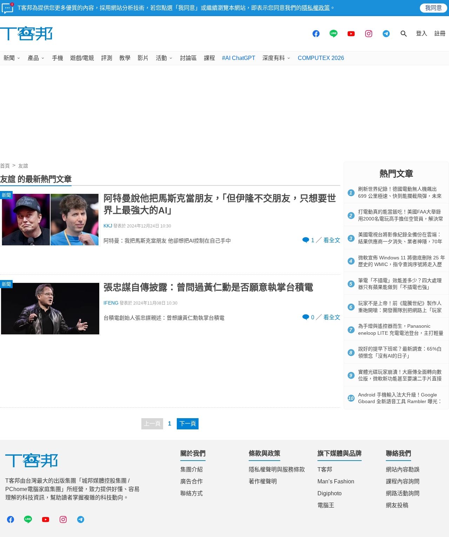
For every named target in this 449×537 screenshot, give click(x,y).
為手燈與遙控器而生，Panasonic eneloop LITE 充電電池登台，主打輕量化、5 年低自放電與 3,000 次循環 (400, 332)
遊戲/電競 (82, 58)
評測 (106, 58)
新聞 (9, 58)
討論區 (188, 58)
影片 (143, 58)
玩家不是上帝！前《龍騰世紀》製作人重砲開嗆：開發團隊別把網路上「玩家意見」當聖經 (400, 310)
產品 (33, 58)
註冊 (439, 33)
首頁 (5, 165)
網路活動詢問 (403, 493)
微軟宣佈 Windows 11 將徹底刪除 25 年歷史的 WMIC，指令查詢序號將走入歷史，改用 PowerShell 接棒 (401, 264)
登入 (421, 33)
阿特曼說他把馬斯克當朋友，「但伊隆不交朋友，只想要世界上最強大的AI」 (219, 204)
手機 (57, 58)
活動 (161, 58)
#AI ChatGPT (238, 58)
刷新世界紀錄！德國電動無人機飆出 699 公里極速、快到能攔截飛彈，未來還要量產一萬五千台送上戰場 (400, 195)
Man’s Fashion (335, 481)
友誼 (23, 165)
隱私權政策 (316, 8)
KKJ (107, 226)
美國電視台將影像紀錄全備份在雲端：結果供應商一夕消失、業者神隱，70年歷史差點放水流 (400, 241)
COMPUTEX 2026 (321, 58)
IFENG (111, 303)
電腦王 (325, 505)
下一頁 (187, 424)
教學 (124, 58)
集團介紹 (191, 470)
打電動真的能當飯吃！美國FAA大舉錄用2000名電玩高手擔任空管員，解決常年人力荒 (400, 218)
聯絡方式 (191, 493)
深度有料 (273, 58)
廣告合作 (191, 481)
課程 (209, 58)
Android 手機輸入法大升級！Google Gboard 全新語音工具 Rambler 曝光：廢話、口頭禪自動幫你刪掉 (400, 401)
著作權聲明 (263, 481)
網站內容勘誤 (403, 470)
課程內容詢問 (403, 481)
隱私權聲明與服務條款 (277, 470)
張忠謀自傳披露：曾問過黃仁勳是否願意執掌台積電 (208, 287)
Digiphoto (329, 493)
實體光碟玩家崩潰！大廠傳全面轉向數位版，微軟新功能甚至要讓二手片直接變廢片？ (400, 378)
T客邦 (324, 470)
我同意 (433, 8)
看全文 (331, 240)
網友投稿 (397, 505)
